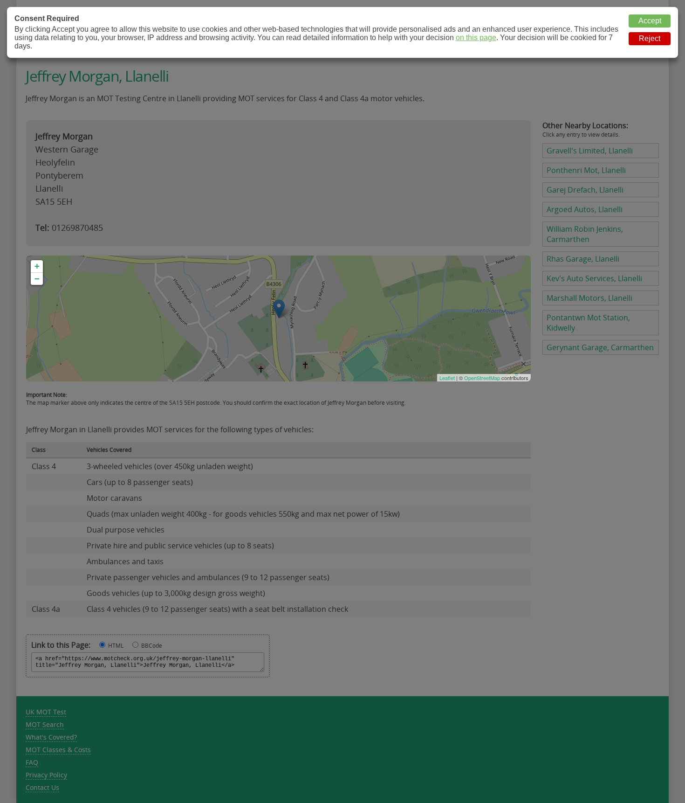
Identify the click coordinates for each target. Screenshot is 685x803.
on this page (476, 38)
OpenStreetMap (482, 377)
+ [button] (37, 266)
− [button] (37, 279)
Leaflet (447, 377)
